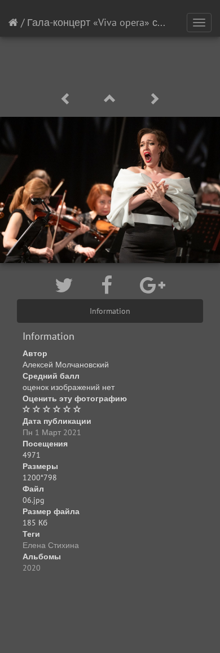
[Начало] (13, 22)
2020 (32, 568)
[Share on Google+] (153, 285)
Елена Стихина (51, 545)
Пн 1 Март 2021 (52, 432)
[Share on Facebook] (109, 285)
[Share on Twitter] (66, 285)
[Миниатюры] (112, 99)
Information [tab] (110, 311)
